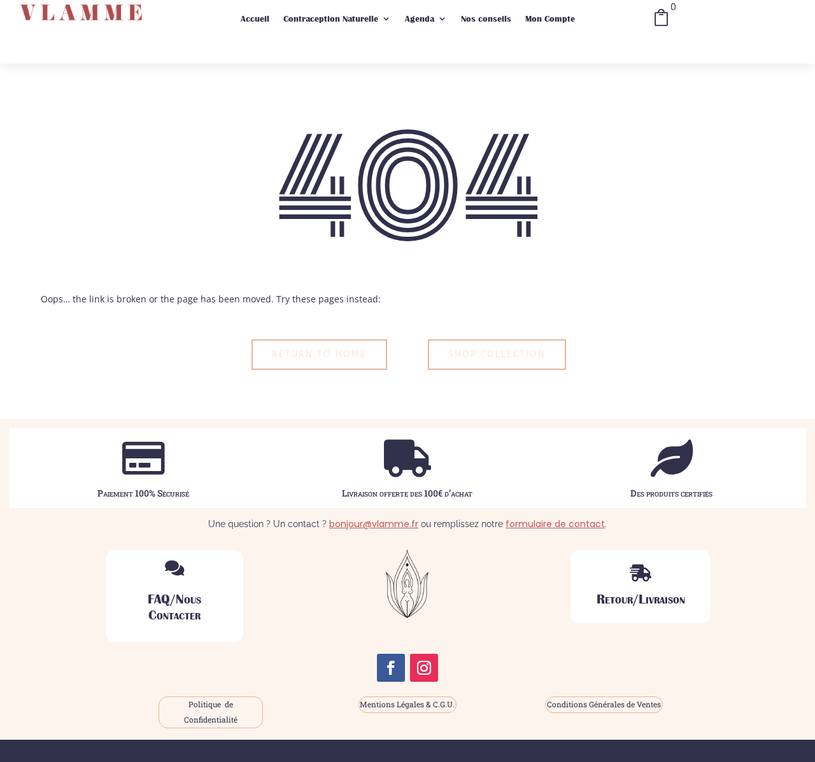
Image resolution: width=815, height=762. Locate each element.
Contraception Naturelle (330, 18)
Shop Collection (497, 354)
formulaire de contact (555, 524)
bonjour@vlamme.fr (373, 524)
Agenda (419, 18)
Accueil (255, 18)
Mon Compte (550, 18)
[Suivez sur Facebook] (391, 668)
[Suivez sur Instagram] (424, 668)
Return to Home (319, 354)
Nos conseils (486, 18)
